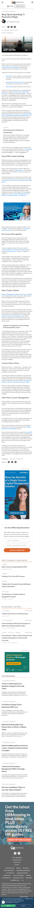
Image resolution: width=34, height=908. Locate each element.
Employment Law (9, 868)
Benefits (19, 868)
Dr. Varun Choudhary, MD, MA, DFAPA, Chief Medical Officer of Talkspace (15, 194)
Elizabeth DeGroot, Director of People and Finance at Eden (16, 381)
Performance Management (9, 11)
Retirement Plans (15, 880)
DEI (22, 880)
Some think (9, 76)
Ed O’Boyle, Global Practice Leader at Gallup (15, 248)
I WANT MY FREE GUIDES (19, 840)
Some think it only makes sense (14, 82)
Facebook (14, 853)
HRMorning (17, 2)
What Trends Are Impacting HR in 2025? (14, 567)
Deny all (23, 905)
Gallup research (18, 170)
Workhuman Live (11, 251)
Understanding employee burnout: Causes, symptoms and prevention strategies (15, 747)
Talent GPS (29, 432)
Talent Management (9, 870)
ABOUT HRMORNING (17, 857)
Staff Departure (6, 877)
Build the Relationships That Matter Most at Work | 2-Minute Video (14, 727)
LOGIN (11, 6)
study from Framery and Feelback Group (13, 316)
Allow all (8, 905)
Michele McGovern (14, 21)
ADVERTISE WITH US (17, 859)
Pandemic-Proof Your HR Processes (13, 576)
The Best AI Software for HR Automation (15, 614)
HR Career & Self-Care (18, 877)
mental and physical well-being (10, 67)
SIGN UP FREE (20, 6)
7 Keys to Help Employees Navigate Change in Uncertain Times (13, 686)
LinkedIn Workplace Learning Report (16, 427)
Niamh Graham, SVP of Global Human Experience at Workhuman (17, 114)
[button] (3, 902)
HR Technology (10, 873)
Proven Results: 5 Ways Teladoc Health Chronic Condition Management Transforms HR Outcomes (17, 638)
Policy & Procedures (18, 875)
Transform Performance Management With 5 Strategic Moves (13, 768)
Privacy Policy (9, 902)
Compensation (7, 875)
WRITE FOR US (17, 862)
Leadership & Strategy (22, 873)
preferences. (28, 898)
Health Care (29, 877)
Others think (9, 86)
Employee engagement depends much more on (17, 294)
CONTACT (17, 864)
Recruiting (26, 868)
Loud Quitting (28, 149)
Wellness (28, 875)
